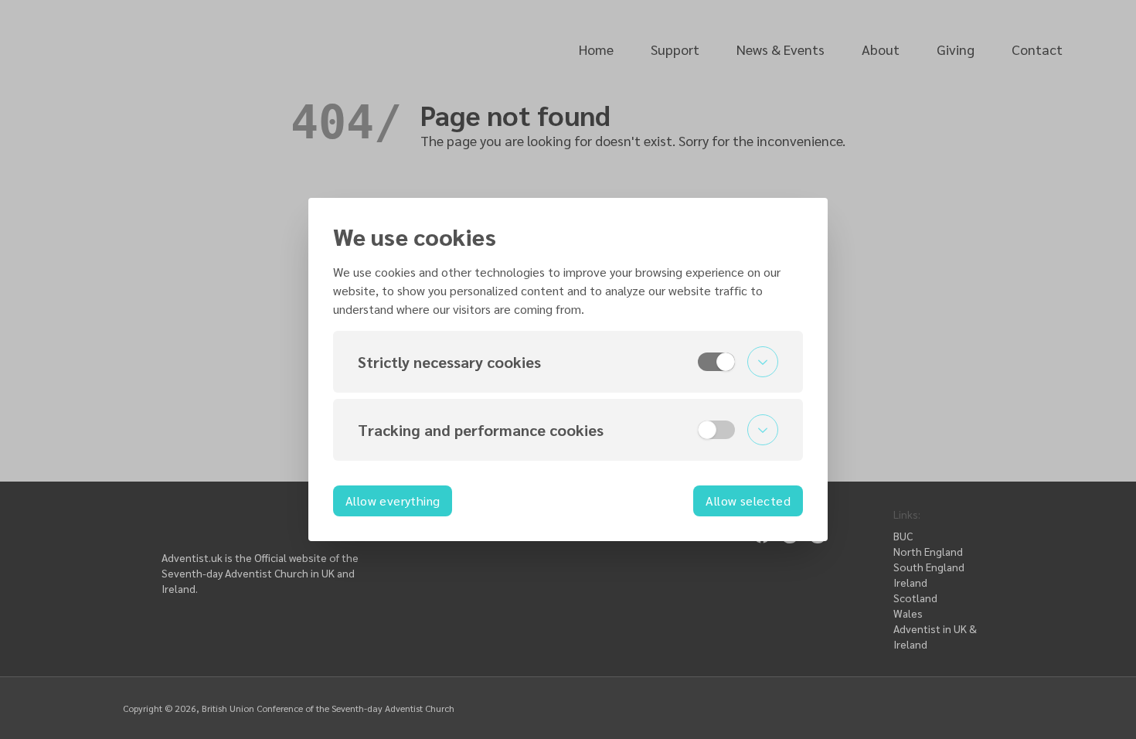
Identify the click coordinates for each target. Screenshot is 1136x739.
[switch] (716, 361)
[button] (568, 362)
